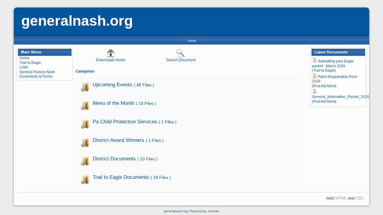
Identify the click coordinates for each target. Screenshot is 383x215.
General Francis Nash (37, 72)
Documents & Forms (35, 76)
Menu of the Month (124, 103)
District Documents (125, 159)
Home (192, 40)
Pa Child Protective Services (135, 122)
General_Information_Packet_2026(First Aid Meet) (340, 99)
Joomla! (213, 211)
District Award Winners (128, 140)
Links (23, 67)
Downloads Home (110, 60)
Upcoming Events (123, 84)
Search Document (180, 60)
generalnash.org (77, 21)
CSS (359, 198)
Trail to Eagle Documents (132, 177)
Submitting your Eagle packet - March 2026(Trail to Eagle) (333, 66)
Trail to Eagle (30, 63)
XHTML (341, 198)
